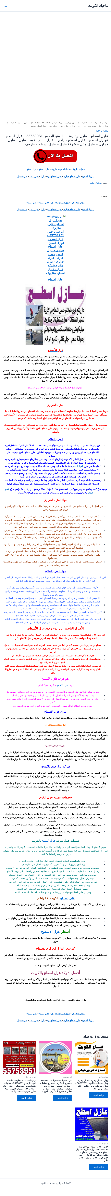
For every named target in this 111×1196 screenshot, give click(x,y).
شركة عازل (22, 176)
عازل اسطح (43, 169)
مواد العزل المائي (55, 571)
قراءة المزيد (98, 1095)
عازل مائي (34, 176)
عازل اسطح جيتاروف (60, 169)
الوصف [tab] (104, 196)
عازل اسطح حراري (71, 176)
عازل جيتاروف (78, 169)
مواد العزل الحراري (55, 500)
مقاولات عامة (94, 122)
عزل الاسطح (50, 931)
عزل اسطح (31, 169)
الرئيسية (104, 122)
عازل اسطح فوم (54, 176)
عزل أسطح (49, 840)
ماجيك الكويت (98, 5)
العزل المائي (55, 439)
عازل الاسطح (62, 685)
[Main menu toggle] (6, 6)
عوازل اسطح (88, 176)
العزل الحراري (55, 405)
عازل (42, 176)
